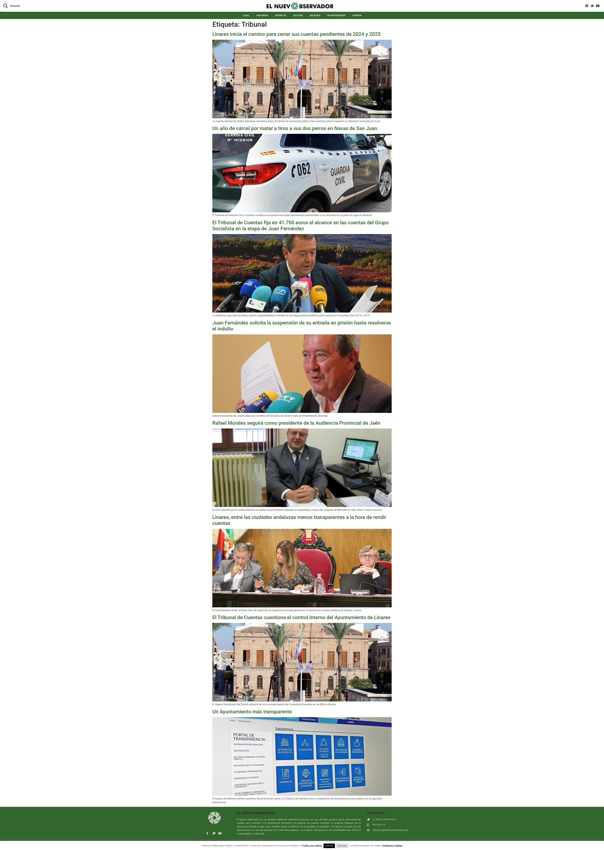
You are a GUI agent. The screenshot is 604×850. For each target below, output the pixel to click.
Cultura (298, 15)
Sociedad (315, 15)
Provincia (262, 15)
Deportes (280, 15)
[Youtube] (597, 5)
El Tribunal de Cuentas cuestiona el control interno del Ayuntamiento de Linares (301, 617)
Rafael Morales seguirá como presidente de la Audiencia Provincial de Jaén (296, 423)
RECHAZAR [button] (342, 846)
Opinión (356, 15)
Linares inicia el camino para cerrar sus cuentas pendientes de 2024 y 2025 (296, 34)
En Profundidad (336, 15)
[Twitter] (592, 5)
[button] (60, 5)
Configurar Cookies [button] (392, 845)
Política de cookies (312, 845)
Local (246, 15)
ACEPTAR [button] (329, 846)
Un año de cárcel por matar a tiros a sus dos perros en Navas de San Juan (294, 128)
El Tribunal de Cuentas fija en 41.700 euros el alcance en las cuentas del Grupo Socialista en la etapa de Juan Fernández (300, 226)
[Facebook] (586, 5)
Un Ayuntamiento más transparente (252, 712)
